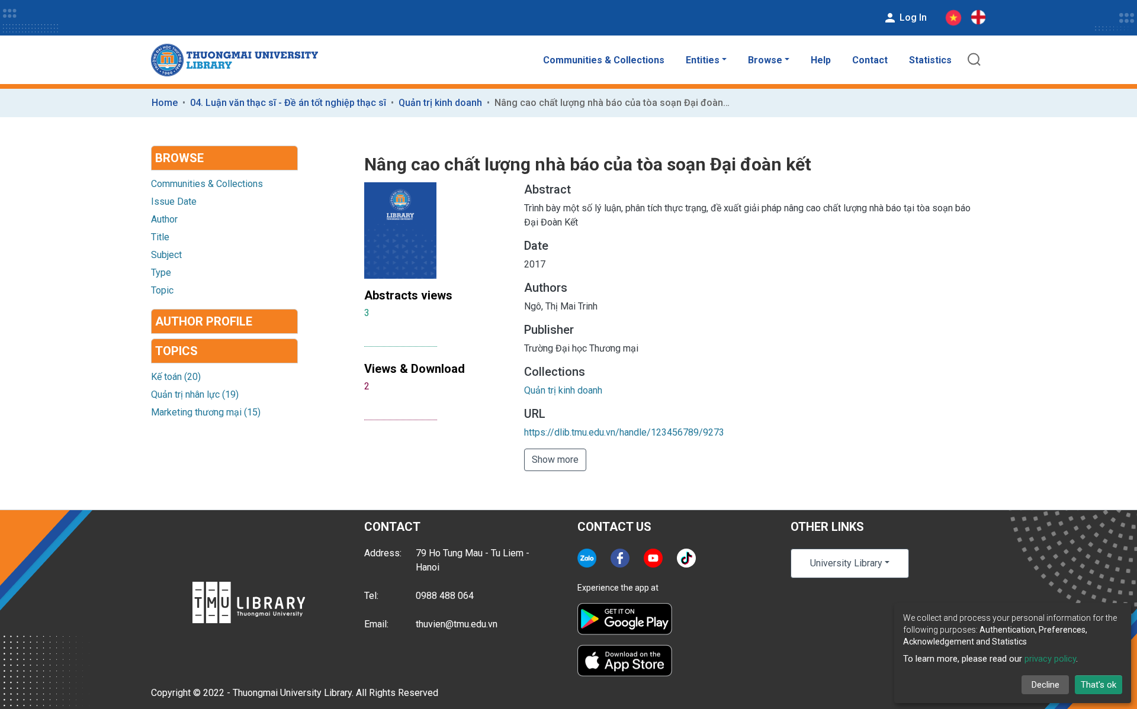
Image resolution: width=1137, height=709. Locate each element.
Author (164, 219)
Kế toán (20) (176, 376)
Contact (870, 60)
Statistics (930, 60)
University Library (846, 563)
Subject (166, 254)
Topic (162, 290)
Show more (555, 459)
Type (161, 272)
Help (821, 60)
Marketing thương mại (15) (206, 412)
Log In (912, 17)
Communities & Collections (603, 60)
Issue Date (174, 201)
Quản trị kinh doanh (440, 102)
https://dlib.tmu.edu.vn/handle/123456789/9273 (624, 432)
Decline (1045, 684)
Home (165, 102)
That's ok (1098, 684)
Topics (176, 351)
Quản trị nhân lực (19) (195, 394)
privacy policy (1050, 658)
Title (160, 237)
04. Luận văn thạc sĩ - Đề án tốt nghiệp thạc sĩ (288, 102)
